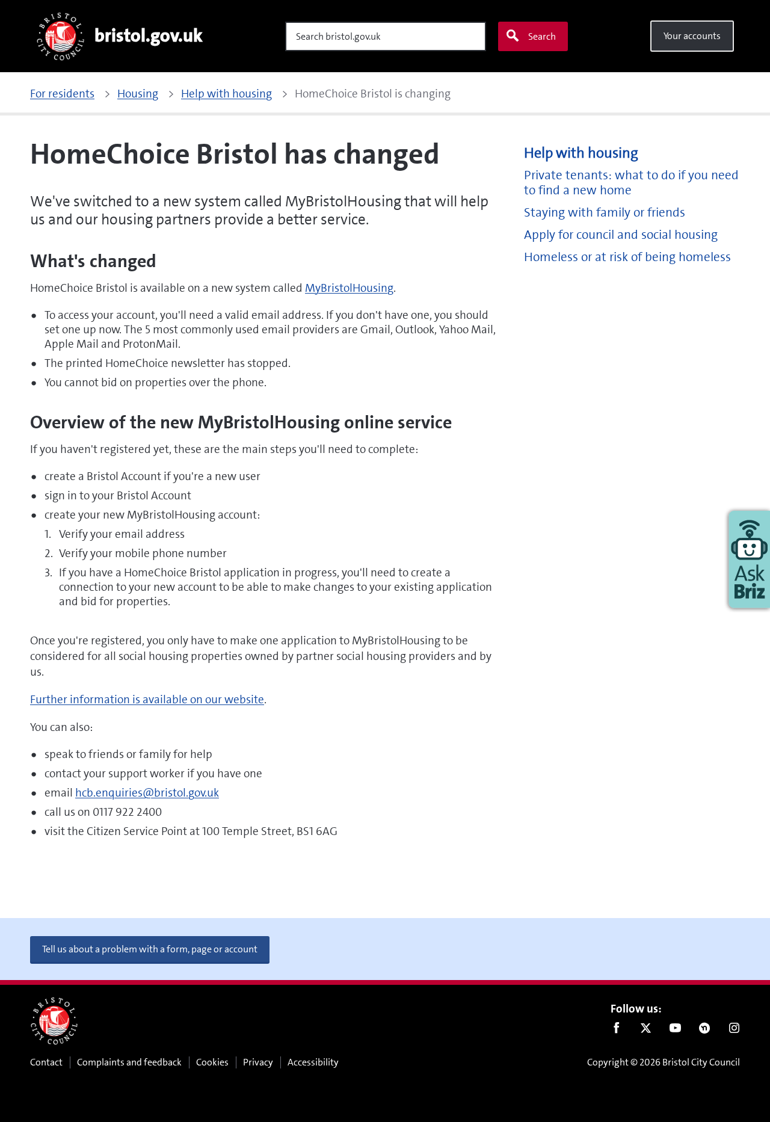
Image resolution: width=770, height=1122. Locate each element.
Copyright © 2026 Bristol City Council (663, 1062)
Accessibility (313, 1062)
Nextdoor (704, 1030)
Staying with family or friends (604, 212)
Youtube (675, 1030)
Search (542, 36)
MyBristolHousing (349, 287)
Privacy (258, 1062)
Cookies (212, 1062)
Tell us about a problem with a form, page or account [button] (149, 949)
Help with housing (581, 153)
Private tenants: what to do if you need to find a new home (631, 183)
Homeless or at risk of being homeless (627, 257)
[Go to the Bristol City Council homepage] (54, 1021)
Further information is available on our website (147, 699)
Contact (46, 1062)
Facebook (616, 1030)
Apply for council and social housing (621, 234)
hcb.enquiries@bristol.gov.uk (147, 792)
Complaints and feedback (129, 1062)
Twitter (645, 1030)
